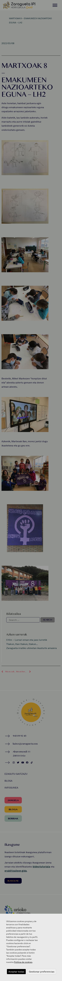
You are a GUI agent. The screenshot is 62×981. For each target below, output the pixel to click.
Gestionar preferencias (41, 971)
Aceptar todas (16, 971)
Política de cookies (23, 962)
